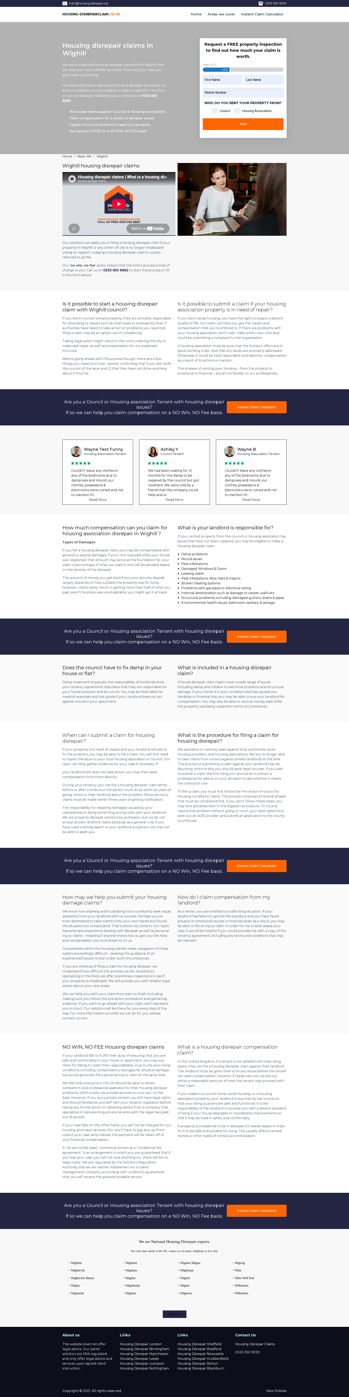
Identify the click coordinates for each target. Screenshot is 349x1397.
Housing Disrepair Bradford (199, 1349)
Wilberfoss (241, 1293)
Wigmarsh (77, 1293)
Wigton (184, 1285)
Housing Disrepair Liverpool (142, 1363)
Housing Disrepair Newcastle (201, 1354)
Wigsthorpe (132, 1285)
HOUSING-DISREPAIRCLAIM (91, 14)
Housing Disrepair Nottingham (144, 1368)
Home (196, 14)
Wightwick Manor (82, 1278)
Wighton (76, 1263)
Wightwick (78, 1270)
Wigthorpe (186, 1270)
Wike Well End (244, 1278)
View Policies (276, 1391)
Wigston (130, 1293)
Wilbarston (241, 1285)
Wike (238, 1270)
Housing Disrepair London (141, 1344)
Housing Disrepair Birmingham (144, 1349)
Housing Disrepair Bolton (198, 1363)
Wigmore (131, 1263)
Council (225, 111)
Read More (98, 500)
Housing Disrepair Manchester (144, 1354)
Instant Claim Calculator (262, 14)
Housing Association (256, 111)
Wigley (75, 1285)
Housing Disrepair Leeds (139, 1359)
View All (174, 1314)
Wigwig (240, 1263)
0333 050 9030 (276, 3)
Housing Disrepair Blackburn (201, 1368)
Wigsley (130, 1278)
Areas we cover (221, 14)
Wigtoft (185, 1278)
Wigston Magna (190, 1263)
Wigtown (186, 1293)
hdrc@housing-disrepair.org (88, 3)
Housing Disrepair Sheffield (200, 1344)
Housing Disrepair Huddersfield (203, 1359)
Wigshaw (131, 1270)
